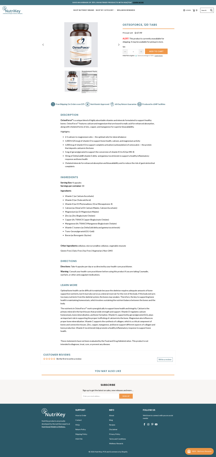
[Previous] (43, 44)
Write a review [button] (165, 359)
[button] (106, 10)
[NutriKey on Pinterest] (152, 424)
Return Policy (80, 429)
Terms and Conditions (117, 439)
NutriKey (98, 452)
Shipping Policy (81, 434)
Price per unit (128, 33)
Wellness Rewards (116, 443)
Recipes (112, 425)
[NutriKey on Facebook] (144, 424)
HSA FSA (78, 439)
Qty (124, 47)
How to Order (80, 415)
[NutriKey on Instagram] (148, 424)
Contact (78, 420)
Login (188, 10)
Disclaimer (113, 429)
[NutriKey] (12, 10)
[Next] (118, 44)
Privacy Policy (114, 434)
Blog (111, 420)
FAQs (77, 425)
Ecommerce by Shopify (118, 452)
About (111, 415)
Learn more (159, 56)
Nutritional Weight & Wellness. (53, 427)
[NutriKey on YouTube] (156, 424)
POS (104, 452)
